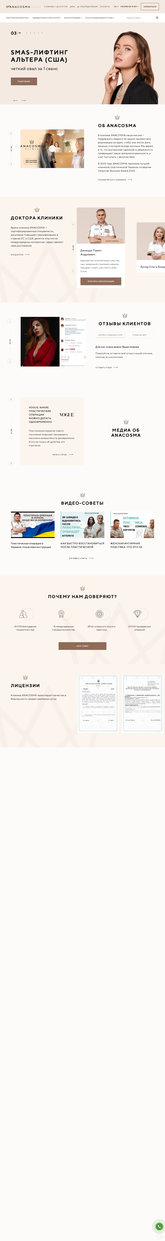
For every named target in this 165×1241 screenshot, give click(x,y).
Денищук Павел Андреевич (90, 252)
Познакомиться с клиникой (112, 180)
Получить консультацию (101, 281)
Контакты (105, 7)
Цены (72, 7)
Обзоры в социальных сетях (110, 335)
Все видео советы (78, 558)
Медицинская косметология (46, 18)
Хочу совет (82, 646)
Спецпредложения (89, 7)
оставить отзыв (104, 368)
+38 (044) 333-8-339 (128, 6)
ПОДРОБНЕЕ (24, 81)
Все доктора (17, 255)
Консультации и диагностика (98, 18)
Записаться (149, 7)
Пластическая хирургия (16, 18)
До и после (62, 7)
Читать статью (59, 455)
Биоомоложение (72, 18)
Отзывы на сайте (139, 335)
